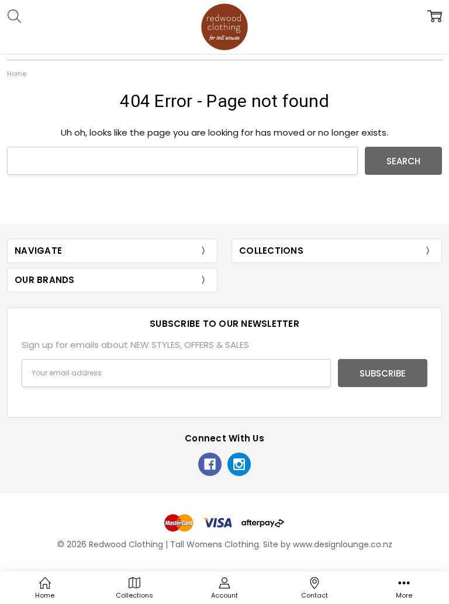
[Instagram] (239, 464)
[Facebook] (210, 464)
